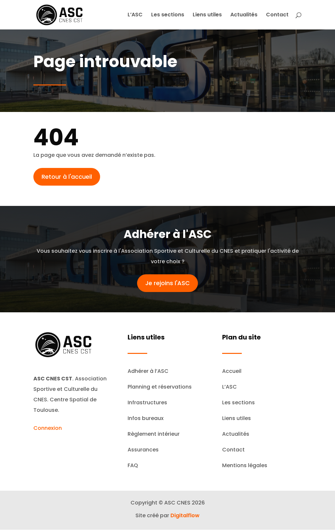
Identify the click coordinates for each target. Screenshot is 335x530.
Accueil (231, 371)
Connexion (47, 428)
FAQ (133, 465)
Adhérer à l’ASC (148, 371)
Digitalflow (185, 515)
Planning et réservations (160, 387)
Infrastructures (147, 402)
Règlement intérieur (154, 434)
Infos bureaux (146, 418)
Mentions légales (244, 465)
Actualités (243, 15)
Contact (277, 15)
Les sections (167, 15)
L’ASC (135, 15)
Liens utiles (207, 15)
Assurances (143, 449)
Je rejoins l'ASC (167, 283)
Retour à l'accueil (67, 177)
